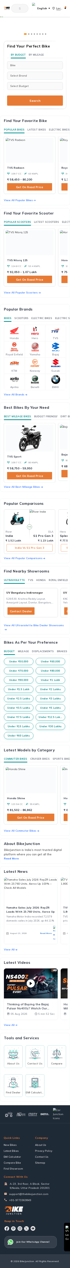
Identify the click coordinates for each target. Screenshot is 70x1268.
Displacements (43, 651)
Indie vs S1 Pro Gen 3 (29, 547)
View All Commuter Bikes (20, 830)
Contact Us (42, 1156)
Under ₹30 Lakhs (50, 726)
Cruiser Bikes (40, 758)
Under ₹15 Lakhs (19, 726)
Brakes (62, 651)
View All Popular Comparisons (23, 558)
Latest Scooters (46, 221)
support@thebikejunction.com (29, 1194)
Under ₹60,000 (50, 661)
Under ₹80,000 (50, 670)
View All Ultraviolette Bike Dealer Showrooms (34, 625)
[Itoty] (33, 1114)
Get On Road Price (29, 187)
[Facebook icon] (6, 1228)
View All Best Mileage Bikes (22, 486)
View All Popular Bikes (18, 200)
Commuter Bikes (15, 758)
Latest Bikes (36, 129)
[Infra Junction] (45, 1114)
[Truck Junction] (21, 1114)
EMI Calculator (12, 1156)
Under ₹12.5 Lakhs (51, 717)
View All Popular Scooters (21, 292)
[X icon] (26, 1228)
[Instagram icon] (20, 1228)
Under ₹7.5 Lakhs (18, 717)
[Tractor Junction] (9, 1114)
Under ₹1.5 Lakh (18, 689)
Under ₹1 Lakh (50, 679)
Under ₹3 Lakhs (50, 698)
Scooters (21, 318)
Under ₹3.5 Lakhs (18, 707)
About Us (40, 1144)
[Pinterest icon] (13, 1228)
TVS (30, 580)
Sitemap (40, 1162)
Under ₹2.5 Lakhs (18, 698)
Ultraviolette (14, 580)
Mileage (23, 651)
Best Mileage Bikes (17, 416)
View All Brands (14, 394)
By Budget (18, 54)
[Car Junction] (59, 1114)
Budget (9, 651)
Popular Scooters (17, 221)
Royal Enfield (58, 580)
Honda (41, 580)
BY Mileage (36, 54)
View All (9, 949)
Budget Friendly (46, 416)
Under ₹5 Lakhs (50, 707)
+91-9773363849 (20, 1200)
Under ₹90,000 (18, 679)
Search (35, 101)
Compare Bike (12, 1162)
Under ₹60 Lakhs (19, 735)
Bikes (7, 318)
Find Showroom (13, 1168)
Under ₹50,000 (18, 661)
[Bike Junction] (7, 8)
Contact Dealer (21, 611)
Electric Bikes (59, 129)
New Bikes (10, 1144)
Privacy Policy (43, 1150)
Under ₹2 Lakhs (50, 689)
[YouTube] (33, 1228)
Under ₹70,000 (18, 670)
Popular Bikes (14, 129)
